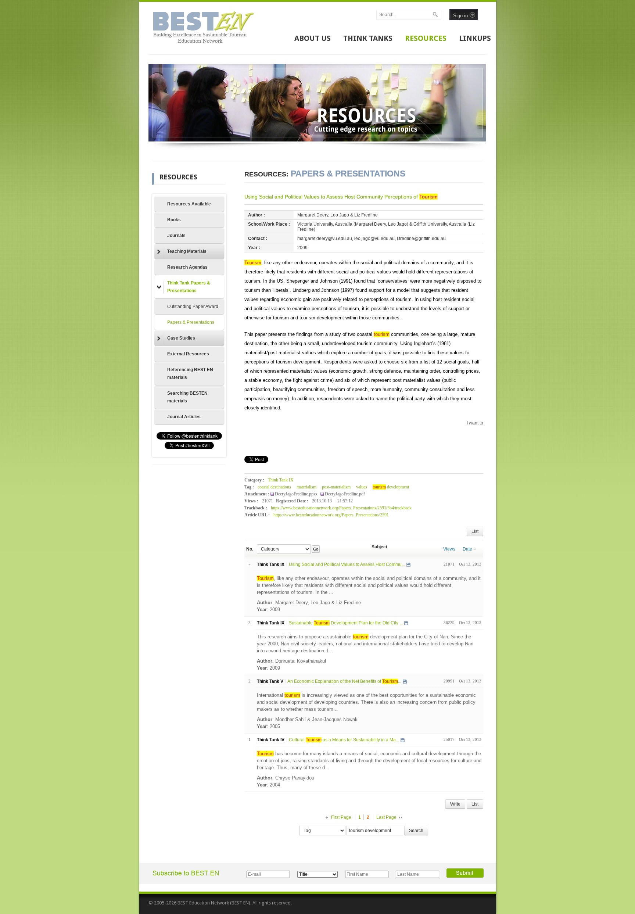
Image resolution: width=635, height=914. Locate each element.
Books (174, 219)
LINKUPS (475, 38)
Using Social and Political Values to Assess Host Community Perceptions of (341, 197)
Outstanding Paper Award (192, 306)
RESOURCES (425, 38)
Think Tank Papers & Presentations (188, 286)
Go (315, 549)
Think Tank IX (281, 480)
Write (455, 804)
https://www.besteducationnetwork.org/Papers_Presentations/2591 (331, 514)
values (361, 487)
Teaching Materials (187, 251)
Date (467, 549)
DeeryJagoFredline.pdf (345, 494)
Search (416, 830)
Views (449, 549)
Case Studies (181, 338)
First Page (341, 817)
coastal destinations (274, 487)
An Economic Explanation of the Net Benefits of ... (344, 681)
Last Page (386, 817)
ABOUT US (312, 38)
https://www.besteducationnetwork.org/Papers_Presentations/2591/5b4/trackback (341, 507)
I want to (475, 423)
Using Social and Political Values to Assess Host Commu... (347, 564)
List (474, 531)
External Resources (188, 353)
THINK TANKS (367, 38)
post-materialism (336, 487)
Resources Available (189, 204)
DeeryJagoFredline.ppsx (297, 494)
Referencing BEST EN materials (190, 373)
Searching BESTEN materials (187, 397)
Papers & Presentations (190, 322)
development (391, 487)
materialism (306, 487)
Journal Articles (184, 416)
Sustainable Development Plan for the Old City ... (346, 623)
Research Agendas (187, 267)
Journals (176, 235)
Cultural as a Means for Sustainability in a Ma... (344, 739)
